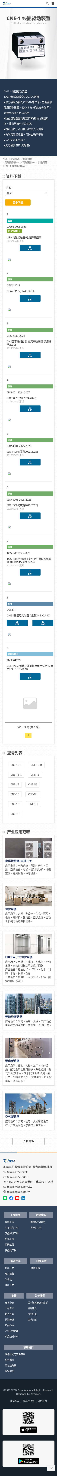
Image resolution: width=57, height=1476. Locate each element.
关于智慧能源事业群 (38, 1302)
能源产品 (15, 1261)
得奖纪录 (32, 1314)
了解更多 (28, 1141)
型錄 (10, 220)
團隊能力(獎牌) (37, 1222)
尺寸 (10, 603)
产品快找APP (11, 1336)
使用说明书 (13, 654)
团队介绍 (32, 1319)
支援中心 (9, 1302)
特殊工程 (9, 1244)
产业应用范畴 (11, 1330)
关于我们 (40, 1295)
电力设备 (9, 1273)
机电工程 (9, 1238)
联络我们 (28, 1347)
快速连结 (9, 1319)
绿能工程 (9, 1222)
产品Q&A (9, 1325)
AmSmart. (36, 1393)
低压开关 (9, 1267)
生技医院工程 (11, 1227)
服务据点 (9, 1359)
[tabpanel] (28, 52)
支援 (13, 1295)
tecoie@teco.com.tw (19, 1186)
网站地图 (9, 1371)
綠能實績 (35, 1267)
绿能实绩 (41, 1261)
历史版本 (13, 230)
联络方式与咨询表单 (15, 1354)
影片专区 (9, 1314)
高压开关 (9, 1285)
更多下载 (18, 202)
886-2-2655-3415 (17, 1177)
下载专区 (9, 1308)
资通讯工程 (10, 1250)
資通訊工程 (35, 1227)
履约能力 (32, 1308)
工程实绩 (15, 1215)
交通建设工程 (11, 1233)
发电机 (8, 1279)
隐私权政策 (10, 1365)
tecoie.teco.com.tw (18, 1191)
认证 (10, 279)
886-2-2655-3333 (17, 1172)
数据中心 (41, 1215)
